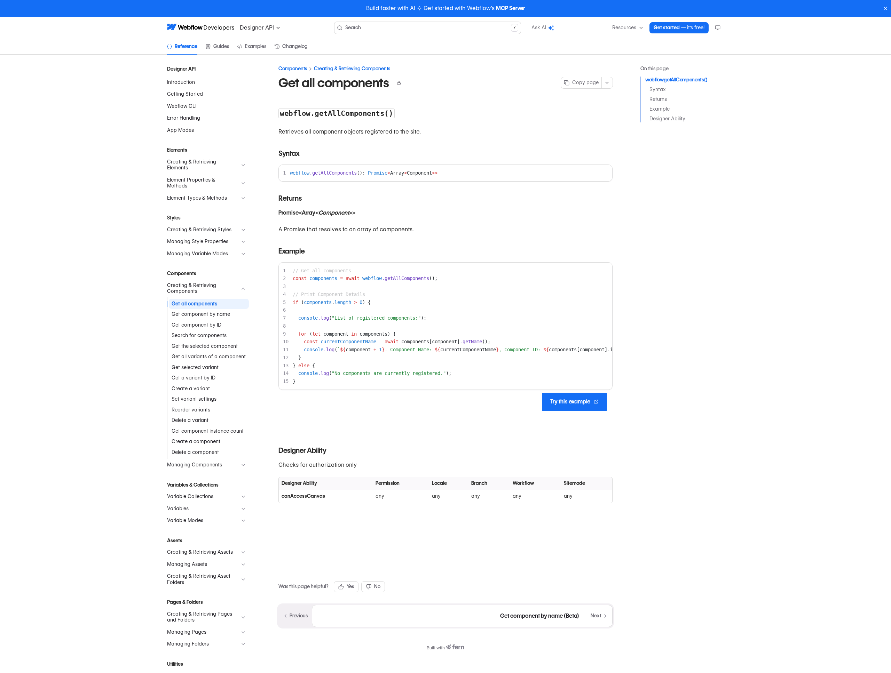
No (377, 586)
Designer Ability (667, 118)
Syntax (657, 89)
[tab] (182, 46)
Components (292, 68)
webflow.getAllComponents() (676, 79)
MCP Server (510, 8)
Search (430, 27)
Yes (350, 586)
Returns (658, 99)
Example (659, 109)
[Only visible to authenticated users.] (399, 83)
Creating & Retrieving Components (352, 68)
